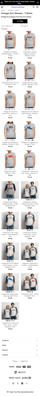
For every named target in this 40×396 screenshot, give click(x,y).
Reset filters (4, 28)
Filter (21, 21)
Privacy (15, 361)
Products (5, 340)
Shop (4, 345)
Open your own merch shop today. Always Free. (20, 2)
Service (5, 350)
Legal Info (24, 361)
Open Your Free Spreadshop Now (21, 392)
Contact (5, 355)
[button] (10, 39)
